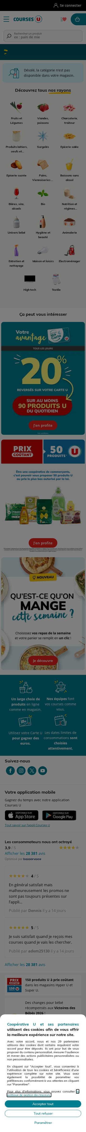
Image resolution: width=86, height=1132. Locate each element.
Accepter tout (43, 1104)
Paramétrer (43, 1123)
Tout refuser (43, 1113)
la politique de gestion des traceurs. (43, 1093)
